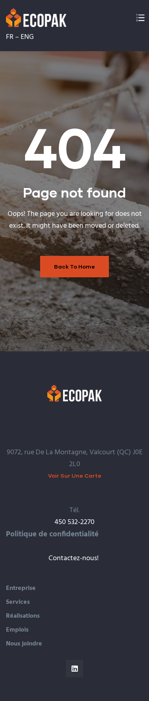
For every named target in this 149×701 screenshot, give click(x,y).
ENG (27, 37)
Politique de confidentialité (52, 534)
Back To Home (74, 266)
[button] (75, 475)
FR (10, 37)
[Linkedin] (74, 668)
